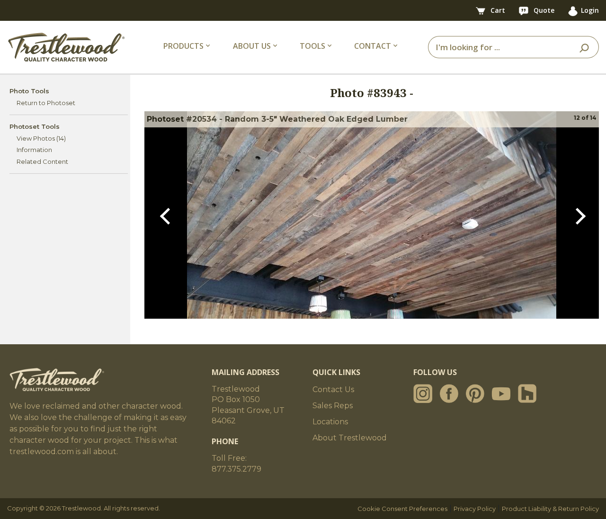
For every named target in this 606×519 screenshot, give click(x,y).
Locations (330, 421)
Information (34, 149)
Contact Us (333, 389)
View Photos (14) (41, 138)
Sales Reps (332, 405)
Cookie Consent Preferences (402, 508)
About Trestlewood (349, 437)
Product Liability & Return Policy (550, 508)
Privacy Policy (475, 508)
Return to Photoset (46, 103)
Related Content (42, 161)
